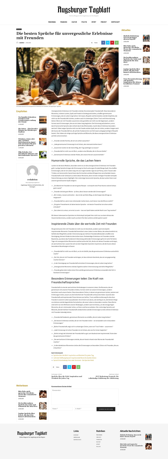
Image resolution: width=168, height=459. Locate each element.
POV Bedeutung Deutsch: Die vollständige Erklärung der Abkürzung (103, 377)
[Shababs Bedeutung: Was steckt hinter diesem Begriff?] (146, 38)
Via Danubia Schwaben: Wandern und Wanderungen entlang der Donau (27, 119)
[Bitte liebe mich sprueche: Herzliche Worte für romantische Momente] (43, 394)
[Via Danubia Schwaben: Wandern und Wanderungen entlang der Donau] (43, 119)
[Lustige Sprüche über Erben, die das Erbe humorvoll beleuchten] (43, 416)
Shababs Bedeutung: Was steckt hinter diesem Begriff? (131, 37)
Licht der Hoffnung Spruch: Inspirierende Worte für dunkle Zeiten (74, 358)
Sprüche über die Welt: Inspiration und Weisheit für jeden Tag (73, 355)
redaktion (21, 43)
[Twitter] (108, 43)
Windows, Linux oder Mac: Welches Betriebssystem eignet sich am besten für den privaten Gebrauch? (27, 142)
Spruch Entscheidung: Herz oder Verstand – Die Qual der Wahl (73, 360)
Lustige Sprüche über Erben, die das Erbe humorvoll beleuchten (26, 415)
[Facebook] (103, 43)
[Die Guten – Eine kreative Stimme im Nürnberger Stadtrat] (43, 131)
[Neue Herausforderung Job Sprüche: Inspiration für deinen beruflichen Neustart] (146, 81)
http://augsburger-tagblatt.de (32, 182)
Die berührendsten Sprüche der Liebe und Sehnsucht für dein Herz (27, 404)
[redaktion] (17, 43)
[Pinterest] (112, 43)
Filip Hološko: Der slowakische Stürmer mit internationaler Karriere (28, 153)
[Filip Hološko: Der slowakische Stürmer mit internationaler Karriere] (43, 154)
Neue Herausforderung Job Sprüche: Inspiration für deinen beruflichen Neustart (132, 81)
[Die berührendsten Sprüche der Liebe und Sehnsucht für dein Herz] (43, 405)
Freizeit (19, 29)
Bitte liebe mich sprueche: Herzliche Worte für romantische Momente (27, 394)
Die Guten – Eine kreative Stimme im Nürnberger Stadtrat (28, 130)
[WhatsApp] (117, 43)
